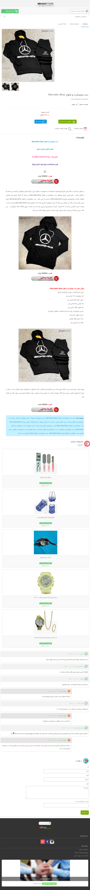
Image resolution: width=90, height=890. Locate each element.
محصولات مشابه (74, 24)
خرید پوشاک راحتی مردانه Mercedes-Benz (24, 422)
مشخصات (85, 24)
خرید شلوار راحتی (61, 422)
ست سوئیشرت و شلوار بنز (66, 429)
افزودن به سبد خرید (65, 121)
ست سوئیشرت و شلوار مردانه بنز (47, 429)
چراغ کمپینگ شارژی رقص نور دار (45, 517)
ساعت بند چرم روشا (45, 557)
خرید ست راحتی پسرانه (47, 422)
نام (88, 767)
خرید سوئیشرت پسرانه (38, 418)
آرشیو (80, 445)
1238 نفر (38, 121)
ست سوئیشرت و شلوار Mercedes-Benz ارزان (68, 425)
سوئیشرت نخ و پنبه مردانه (44, 425)
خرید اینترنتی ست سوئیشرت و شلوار (24, 429)
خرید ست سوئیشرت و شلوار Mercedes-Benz (61, 418)
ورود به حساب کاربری (49, 883)
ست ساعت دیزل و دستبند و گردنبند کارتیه (45, 637)
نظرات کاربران (62, 24)
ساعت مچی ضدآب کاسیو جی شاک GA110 (45, 597)
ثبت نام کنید (36, 883)
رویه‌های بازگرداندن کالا (81, 852)
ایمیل (87, 775)
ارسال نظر (85, 812)
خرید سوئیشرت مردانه (23, 418)
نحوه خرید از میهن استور (81, 856)
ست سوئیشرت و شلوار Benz (39, 433)
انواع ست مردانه (23, 433)
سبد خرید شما (10, 11)
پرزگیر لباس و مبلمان (45, 477)
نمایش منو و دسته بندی (78, 11)
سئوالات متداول (83, 849)
